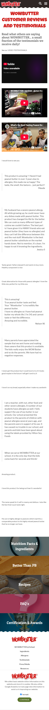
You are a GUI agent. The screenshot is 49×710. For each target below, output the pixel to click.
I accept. (25, 694)
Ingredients (24, 651)
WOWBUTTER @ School (24, 647)
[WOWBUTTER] (24, 639)
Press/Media (24, 664)
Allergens (24, 655)
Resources (24, 668)
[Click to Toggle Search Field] (40, 3)
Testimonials (24, 660)
